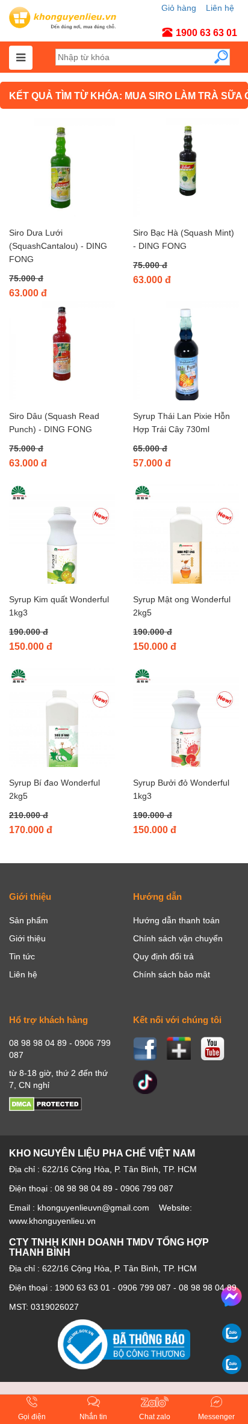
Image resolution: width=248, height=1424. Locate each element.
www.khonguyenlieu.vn (52, 1221)
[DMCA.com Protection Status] (45, 1108)
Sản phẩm (28, 920)
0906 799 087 (144, 1287)
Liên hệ (220, 8)
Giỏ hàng (178, 8)
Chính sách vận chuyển (178, 938)
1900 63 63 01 (82, 1287)
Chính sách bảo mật (171, 974)
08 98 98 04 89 (208, 1287)
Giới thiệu (27, 938)
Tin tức (22, 956)
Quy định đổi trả (163, 956)
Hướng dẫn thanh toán (176, 920)
